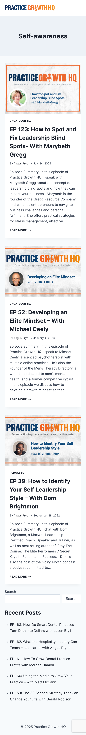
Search (10, 592)
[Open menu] (77, 8)
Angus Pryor (21, 163)
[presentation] (43, 88)
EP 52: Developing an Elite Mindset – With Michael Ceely (38, 321)
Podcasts (17, 472)
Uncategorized (21, 120)
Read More (20, 230)
